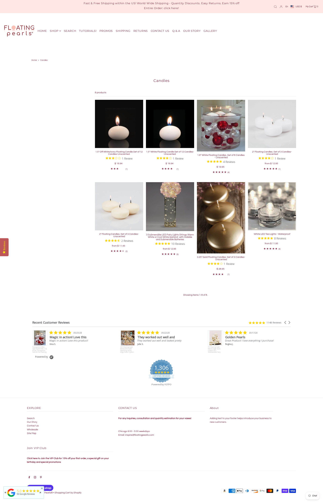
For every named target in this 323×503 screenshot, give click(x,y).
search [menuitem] (70, 30)
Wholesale (32, 429)
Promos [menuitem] (106, 30)
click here (171, 8)
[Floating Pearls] (11, 496)
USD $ (299, 6)
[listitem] (66, 341)
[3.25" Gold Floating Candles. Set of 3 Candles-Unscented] (221, 217)
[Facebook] (29, 478)
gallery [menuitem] (210, 30)
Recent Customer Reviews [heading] (51, 322)
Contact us (33, 426)
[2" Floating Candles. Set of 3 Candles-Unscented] (272, 124)
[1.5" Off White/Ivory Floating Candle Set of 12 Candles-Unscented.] (119, 124)
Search (31, 418)
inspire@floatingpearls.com (139, 435)
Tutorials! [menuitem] (87, 30)
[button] (285, 322)
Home (34, 60)
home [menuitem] (42, 30)
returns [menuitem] (140, 30)
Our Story (32, 422)
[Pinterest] (41, 478)
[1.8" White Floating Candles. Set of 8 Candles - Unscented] (221, 125)
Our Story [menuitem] (192, 30)
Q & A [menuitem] (176, 30)
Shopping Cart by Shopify (68, 493)
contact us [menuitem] (160, 30)
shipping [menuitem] (123, 30)
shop (54, 30)
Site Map (31, 433)
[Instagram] (35, 478)
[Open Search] (275, 6)
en (286, 6)
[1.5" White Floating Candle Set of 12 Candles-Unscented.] (170, 124)
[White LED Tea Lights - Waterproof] (272, 206)
